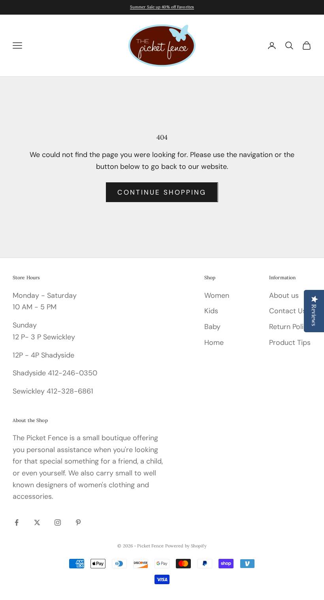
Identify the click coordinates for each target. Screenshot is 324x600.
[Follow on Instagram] (58, 522)
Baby (212, 326)
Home (214, 342)
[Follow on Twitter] (37, 522)
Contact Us (287, 311)
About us (284, 295)
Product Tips (290, 342)
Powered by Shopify (186, 546)
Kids (211, 311)
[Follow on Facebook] (17, 522)
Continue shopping (161, 192)
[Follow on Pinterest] (78, 522)
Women (216, 295)
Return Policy (290, 326)
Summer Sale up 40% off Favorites (162, 6)
